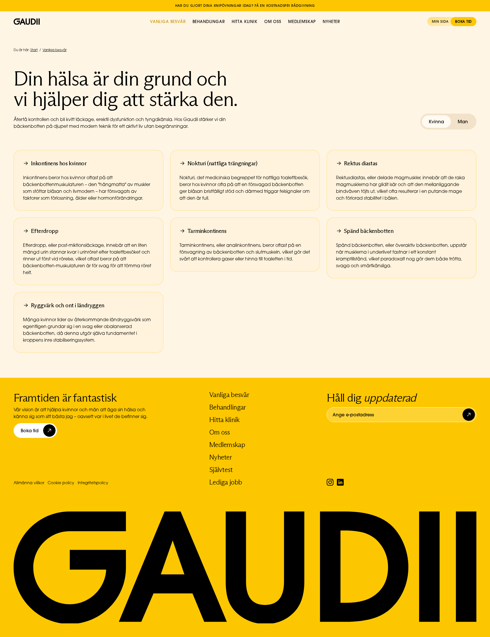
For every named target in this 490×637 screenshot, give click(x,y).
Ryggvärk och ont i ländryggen (67, 305)
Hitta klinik (244, 21)
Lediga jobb (225, 482)
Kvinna (436, 121)
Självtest (221, 469)
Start (34, 50)
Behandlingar (209, 21)
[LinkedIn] (340, 482)
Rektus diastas (360, 163)
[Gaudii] (27, 21)
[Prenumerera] (469, 414)
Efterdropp (44, 230)
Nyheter (331, 21)
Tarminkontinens (206, 230)
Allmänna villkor (29, 482)
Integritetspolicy (93, 482)
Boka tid (463, 21)
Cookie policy (61, 482)
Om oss (272, 21)
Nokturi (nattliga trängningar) (222, 163)
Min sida (440, 21)
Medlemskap (302, 21)
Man (463, 121)
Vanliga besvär (168, 21)
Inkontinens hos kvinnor (58, 163)
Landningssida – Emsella (245, 2)
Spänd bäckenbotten (368, 230)
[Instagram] (330, 482)
